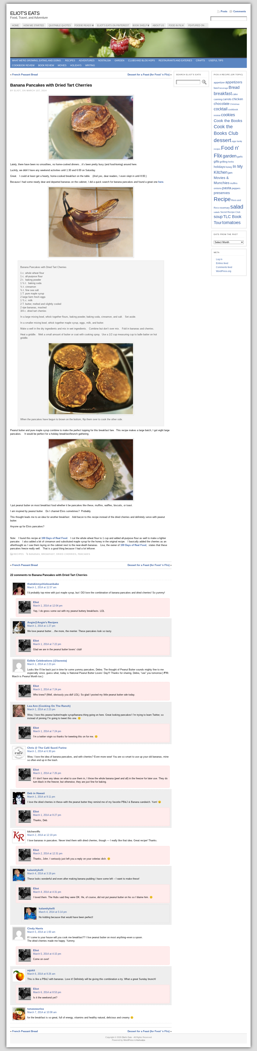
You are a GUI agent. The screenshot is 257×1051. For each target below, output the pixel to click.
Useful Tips (216, 60)
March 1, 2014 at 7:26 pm (47, 773)
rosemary (225, 207)
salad (236, 207)
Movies (62, 65)
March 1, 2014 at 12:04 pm (47, 605)
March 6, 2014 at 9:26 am (41, 973)
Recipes (70, 60)
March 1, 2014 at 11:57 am (41, 587)
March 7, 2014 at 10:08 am (42, 1012)
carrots (227, 99)
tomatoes (231, 222)
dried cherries (66, 554)
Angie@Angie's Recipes (42, 622)
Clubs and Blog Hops (141, 60)
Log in (219, 259)
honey (229, 167)
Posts (224, 11)
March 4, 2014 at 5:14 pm (53, 912)
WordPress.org (223, 271)
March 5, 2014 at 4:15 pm (47, 953)
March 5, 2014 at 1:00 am (41, 931)
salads (217, 212)
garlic (240, 156)
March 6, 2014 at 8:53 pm (47, 992)
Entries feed (222, 263)
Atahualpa (140, 1040)
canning (218, 99)
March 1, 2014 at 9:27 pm (47, 815)
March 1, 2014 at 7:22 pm (47, 644)
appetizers (233, 82)
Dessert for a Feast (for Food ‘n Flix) (149, 74)
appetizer (219, 82)
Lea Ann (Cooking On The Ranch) (49, 705)
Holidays (75, 65)
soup (218, 216)
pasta (226, 188)
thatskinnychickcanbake (43, 583)
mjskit (31, 970)
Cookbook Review (23, 65)
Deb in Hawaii (36, 793)
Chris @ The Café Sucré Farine (47, 747)
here (160, 181)
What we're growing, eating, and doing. (36, 60)
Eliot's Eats (25, 13)
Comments (239, 11)
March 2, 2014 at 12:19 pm (42, 835)
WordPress (128, 1040)
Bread (234, 87)
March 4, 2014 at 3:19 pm (41, 873)
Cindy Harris (35, 928)
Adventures (86, 60)
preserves (222, 193)
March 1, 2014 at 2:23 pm (41, 664)
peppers (236, 188)
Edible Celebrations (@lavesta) (47, 660)
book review (46, 65)
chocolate (222, 104)
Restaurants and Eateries (175, 60)
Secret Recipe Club (230, 212)
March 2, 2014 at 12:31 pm (47, 853)
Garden (119, 60)
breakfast (48, 554)
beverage (223, 88)
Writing (90, 65)
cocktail (220, 109)
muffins (233, 183)
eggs (234, 141)
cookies (228, 114)
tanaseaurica (35, 1008)
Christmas (235, 104)
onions (218, 188)
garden (229, 155)
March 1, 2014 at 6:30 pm (41, 751)
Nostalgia (104, 60)
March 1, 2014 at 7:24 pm (47, 689)
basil (216, 88)
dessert (222, 140)
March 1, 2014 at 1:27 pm (41, 625)
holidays (219, 166)
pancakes (84, 554)
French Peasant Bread (25, 74)
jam (230, 172)
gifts (216, 161)
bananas (34, 554)
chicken (237, 99)
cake (235, 94)
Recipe (222, 199)
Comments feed (224, 267)
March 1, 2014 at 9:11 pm (41, 796)
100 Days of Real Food (54, 538)
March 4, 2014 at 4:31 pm (47, 892)
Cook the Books (228, 120)
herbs (231, 161)
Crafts (200, 60)
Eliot (36, 602)
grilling (223, 161)
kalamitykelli (35, 869)
